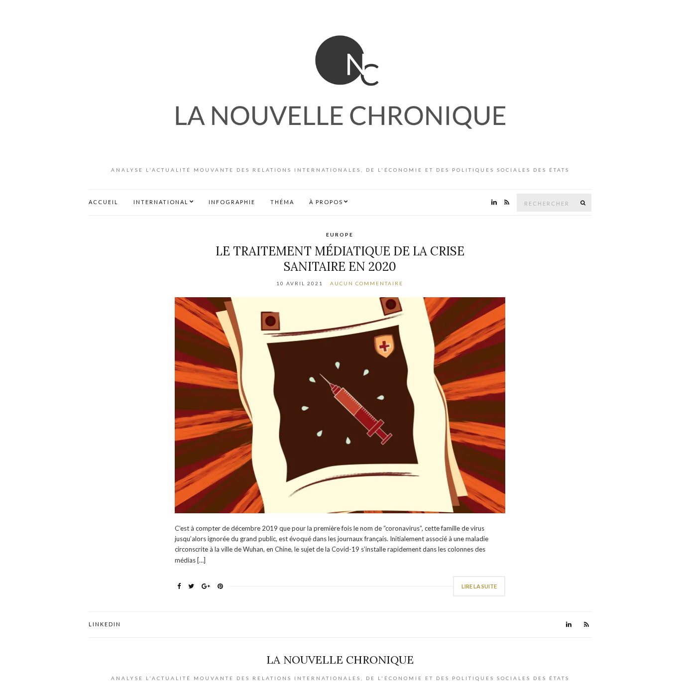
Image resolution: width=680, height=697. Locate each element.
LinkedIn (105, 624)
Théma (282, 202)
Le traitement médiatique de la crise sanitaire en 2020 (340, 258)
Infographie (232, 202)
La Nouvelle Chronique (340, 660)
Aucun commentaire (366, 283)
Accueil (103, 202)
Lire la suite (479, 586)
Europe (339, 234)
